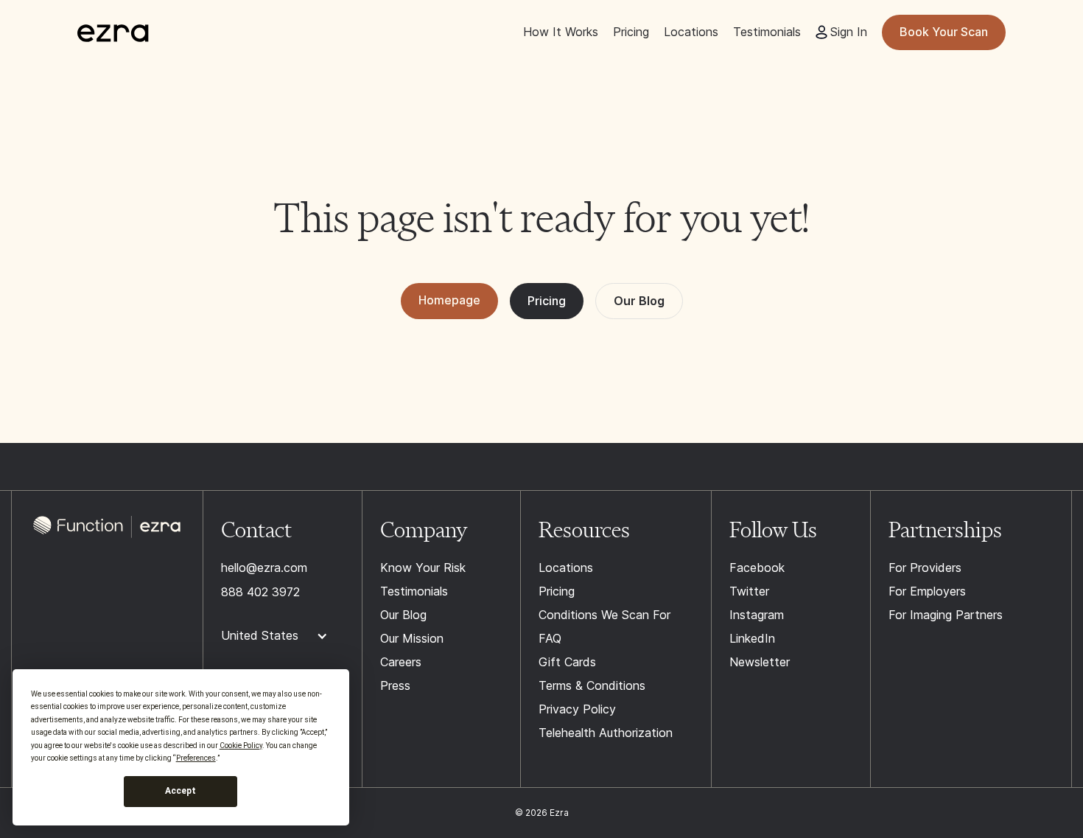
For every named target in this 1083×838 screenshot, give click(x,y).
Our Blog (639, 300)
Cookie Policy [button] (241, 745)
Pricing (547, 300)
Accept (180, 791)
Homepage (449, 300)
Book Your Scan (944, 31)
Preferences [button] (196, 758)
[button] (282, 636)
